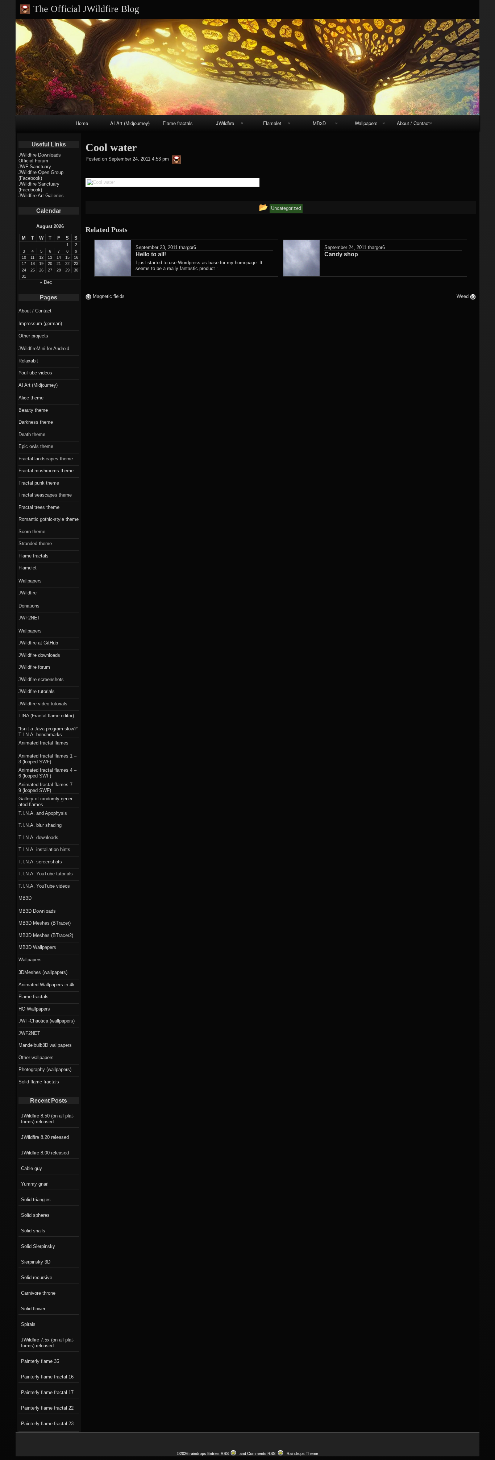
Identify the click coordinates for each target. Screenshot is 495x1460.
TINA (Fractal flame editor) (46, 715)
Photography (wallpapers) (44, 1069)
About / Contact (413, 123)
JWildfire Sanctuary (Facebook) (38, 186)
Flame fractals (178, 123)
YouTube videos (35, 373)
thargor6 (187, 247)
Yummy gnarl (35, 1184)
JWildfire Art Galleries (41, 195)
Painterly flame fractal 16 (47, 1377)
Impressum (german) (40, 323)
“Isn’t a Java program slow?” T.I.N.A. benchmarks (48, 731)
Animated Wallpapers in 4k (46, 984)
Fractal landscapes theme (45, 458)
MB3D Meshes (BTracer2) (45, 935)
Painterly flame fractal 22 (47, 1408)
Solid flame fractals (38, 1081)
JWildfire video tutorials (42, 703)
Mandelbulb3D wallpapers (45, 1045)
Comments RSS (261, 1453)
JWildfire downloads (39, 655)
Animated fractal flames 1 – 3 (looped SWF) (47, 758)
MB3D (319, 123)
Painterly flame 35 (40, 1361)
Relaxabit (28, 361)
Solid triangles (36, 1199)
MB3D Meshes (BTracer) (44, 923)
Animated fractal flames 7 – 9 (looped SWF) (47, 787)
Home (82, 123)
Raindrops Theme (302, 1453)
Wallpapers (366, 123)
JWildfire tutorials (36, 691)
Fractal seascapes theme (45, 495)
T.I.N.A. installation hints (44, 849)
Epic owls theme (35, 446)
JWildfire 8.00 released (45, 1153)
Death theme (31, 434)
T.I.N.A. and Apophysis (42, 813)
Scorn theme (31, 531)
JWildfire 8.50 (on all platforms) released (47, 1118)
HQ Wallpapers (34, 1009)
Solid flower (33, 1308)
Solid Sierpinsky (38, 1246)
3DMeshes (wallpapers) (42, 972)
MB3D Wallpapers (37, 947)
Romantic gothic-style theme (48, 519)
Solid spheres (35, 1215)
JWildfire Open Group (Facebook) (40, 175)
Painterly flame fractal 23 (47, 1423)
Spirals (28, 1324)
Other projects (33, 336)
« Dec (46, 282)
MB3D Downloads (37, 911)
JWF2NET (29, 618)
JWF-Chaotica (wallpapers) (46, 1021)
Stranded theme (35, 543)
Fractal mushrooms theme (46, 470)
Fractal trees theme (38, 507)
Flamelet (272, 123)
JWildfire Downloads (39, 155)
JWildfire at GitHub (38, 643)
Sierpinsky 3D (35, 1262)
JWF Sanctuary (34, 166)
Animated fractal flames (43, 743)
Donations (28, 606)
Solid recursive (36, 1277)
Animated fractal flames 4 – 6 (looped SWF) (47, 773)
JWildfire (225, 123)
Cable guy (31, 1168)
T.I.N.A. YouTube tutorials (45, 873)
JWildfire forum (34, 667)
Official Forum (33, 160)
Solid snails (33, 1230)
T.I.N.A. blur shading (40, 825)
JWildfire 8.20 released (45, 1137)
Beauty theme (33, 410)
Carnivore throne (38, 1293)
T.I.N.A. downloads (38, 837)
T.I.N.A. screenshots (40, 861)
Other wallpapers (36, 1057)
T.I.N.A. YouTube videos (44, 886)
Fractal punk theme (38, 483)
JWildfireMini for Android (43, 348)
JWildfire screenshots (41, 679)
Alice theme (30, 398)
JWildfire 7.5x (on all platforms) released (47, 1342)
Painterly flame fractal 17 (47, 1392)
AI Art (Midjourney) (130, 123)
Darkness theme (35, 422)
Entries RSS (218, 1453)
